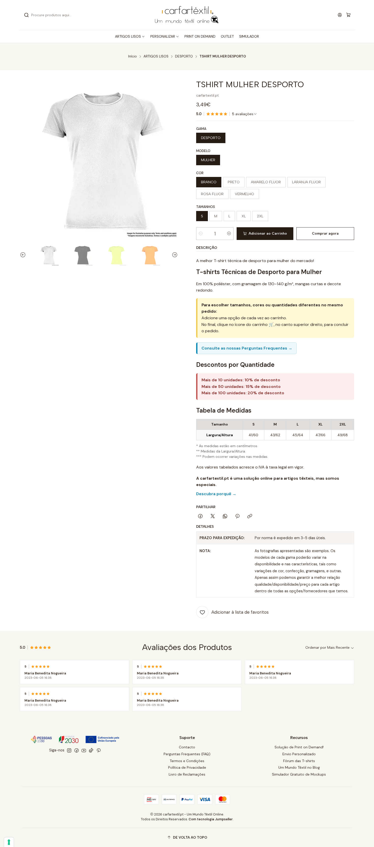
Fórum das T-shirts (299, 761)
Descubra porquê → (216, 493)
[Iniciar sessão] (339, 15)
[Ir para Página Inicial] (187, 15)
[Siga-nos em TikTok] (91, 750)
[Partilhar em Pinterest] (237, 516)
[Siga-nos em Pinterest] (98, 750)
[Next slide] (174, 255)
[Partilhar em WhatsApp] (225, 516)
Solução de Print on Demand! (299, 747)
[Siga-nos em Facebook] (76, 750)
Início (132, 56)
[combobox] (75, 15)
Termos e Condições (187, 761)
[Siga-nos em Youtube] (83, 750)
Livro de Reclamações (187, 774)
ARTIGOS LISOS (155, 56)
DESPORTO (184, 56)
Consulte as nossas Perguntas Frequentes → (247, 348)
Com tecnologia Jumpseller (211, 819)
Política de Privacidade (187, 767)
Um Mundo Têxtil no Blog (299, 767)
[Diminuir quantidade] (200, 234)
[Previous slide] (23, 255)
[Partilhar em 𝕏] (212, 516)
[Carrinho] (348, 15)
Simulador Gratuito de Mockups (299, 774)
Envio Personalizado (299, 754)
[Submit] (26, 15)
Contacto (187, 747)
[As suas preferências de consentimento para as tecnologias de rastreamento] (9, 842)
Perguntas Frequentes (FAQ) (187, 754)
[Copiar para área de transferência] (250, 516)
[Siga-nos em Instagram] (69, 750)
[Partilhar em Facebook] (200, 516)
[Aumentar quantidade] (229, 234)
